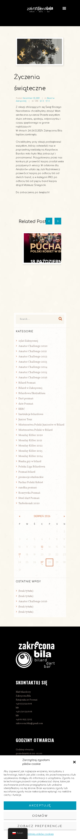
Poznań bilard (26, 472)
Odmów (40, 815)
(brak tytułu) (25, 591)
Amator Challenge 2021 (32, 351)
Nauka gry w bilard (29, 461)
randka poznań (27, 488)
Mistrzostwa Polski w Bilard (35, 430)
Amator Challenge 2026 (32, 377)
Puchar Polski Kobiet (30, 482)
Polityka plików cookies (40, 834)
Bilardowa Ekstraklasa (31, 393)
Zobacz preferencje (40, 826)
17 (20, 554)
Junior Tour (25, 419)
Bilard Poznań (27, 383)
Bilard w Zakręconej (30, 388)
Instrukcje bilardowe (30, 414)
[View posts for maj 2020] (64, 516)
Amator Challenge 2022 (32, 356)
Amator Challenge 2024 (32, 367)
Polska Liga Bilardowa (31, 467)
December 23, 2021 (31, 98)
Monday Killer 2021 (30, 440)
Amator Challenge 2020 (32, 346)
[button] (74, 762)
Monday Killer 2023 (30, 451)
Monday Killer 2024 (30, 456)
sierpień (42, 516)
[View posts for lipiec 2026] (20, 516)
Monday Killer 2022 (30, 446)
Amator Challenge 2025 (32, 372)
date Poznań (25, 404)
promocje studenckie (31, 477)
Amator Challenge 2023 (32, 362)
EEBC (21, 409)
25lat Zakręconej (28, 341)
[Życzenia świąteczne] (40, 51)
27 (42, 562)
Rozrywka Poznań (29, 493)
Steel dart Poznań (28, 498)
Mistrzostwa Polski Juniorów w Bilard (41, 425)
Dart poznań (25, 398)
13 (42, 547)
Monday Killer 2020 (30, 435)
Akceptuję (40, 805)
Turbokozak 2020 (29, 503)
